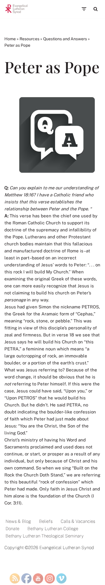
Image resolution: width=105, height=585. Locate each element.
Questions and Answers (65, 38)
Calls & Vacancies (78, 521)
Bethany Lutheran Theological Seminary (45, 535)
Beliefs (45, 521)
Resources (29, 38)
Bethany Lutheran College (52, 528)
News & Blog (18, 521)
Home (10, 38)
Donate (12, 528)
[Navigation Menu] (83, 9)
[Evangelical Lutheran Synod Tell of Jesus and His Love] (16, 9)
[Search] (95, 9)
